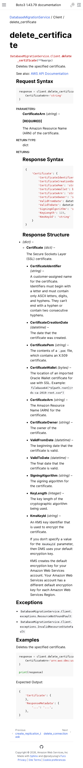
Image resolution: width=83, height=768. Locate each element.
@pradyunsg (51, 756)
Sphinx (34, 756)
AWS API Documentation (49, 73)
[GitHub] (41, 747)
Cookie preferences (54, 759)
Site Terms (35, 759)
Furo (63, 756)
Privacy (22, 759)
